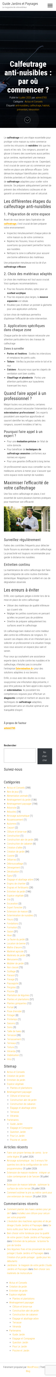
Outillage (11, 971)
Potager (11, 1015)
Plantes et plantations (18, 999)
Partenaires (13, 1119)
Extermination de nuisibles (20, 915)
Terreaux (11, 1043)
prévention (22, 109)
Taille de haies (14, 1031)
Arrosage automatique (18, 815)
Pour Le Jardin (17, 1135)
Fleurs (10, 919)
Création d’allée (14, 847)
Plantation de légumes (18, 995)
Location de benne (16, 943)
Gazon (10, 931)
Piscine (10, 991)
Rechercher (10, 745)
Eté (8, 899)
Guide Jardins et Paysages (20, 4)
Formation (12, 927)
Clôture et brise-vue (17, 831)
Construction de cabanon (19, 843)
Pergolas (11, 987)
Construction (13, 835)
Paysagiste (12, 983)
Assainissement (15, 819)
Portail (10, 1007)
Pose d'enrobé (14, 1011)
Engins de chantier (16, 883)
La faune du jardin (16, 939)
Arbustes (11, 811)
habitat (45, 105)
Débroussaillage (15, 863)
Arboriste (11, 807)
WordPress (32, 1367)
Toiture (10, 1047)
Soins (10, 1027)
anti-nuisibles (22, 105)
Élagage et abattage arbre (20, 879)
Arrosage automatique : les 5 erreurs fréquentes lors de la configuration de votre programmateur (27, 1164)
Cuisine (10, 855)
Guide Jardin (16, 1123)
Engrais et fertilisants (17, 887)
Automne (11, 823)
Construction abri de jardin (20, 839)
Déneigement (13, 867)
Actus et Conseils (34, 101)
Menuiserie (12, 959)
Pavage (10, 979)
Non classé (12, 967)
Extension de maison (17, 911)
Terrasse (11, 1035)
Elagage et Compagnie (21, 1127)
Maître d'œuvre (14, 947)
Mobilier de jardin (15, 963)
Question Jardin (18, 1131)
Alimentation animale (17, 795)
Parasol (11, 975)
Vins (9, 1059)
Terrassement (14, 1039)
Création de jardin (16, 851)
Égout (10, 875)
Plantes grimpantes (17, 1003)
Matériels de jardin (16, 955)
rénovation (34, 109)
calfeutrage (35, 105)
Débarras (11, 859)
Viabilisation (13, 1055)
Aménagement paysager (19, 803)
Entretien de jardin (16, 891)
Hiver (9, 935)
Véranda (11, 1051)
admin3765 (41, 97)
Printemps (12, 1019)
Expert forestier (15, 907)
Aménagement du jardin (19, 799)
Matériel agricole (15, 951)
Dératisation (13, 871)
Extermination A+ (25, 668)
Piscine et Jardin (18, 1139)
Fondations (12, 923)
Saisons (11, 1023)
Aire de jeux (13, 791)
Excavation (12, 903)
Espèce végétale (15, 895)
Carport (10, 827)
